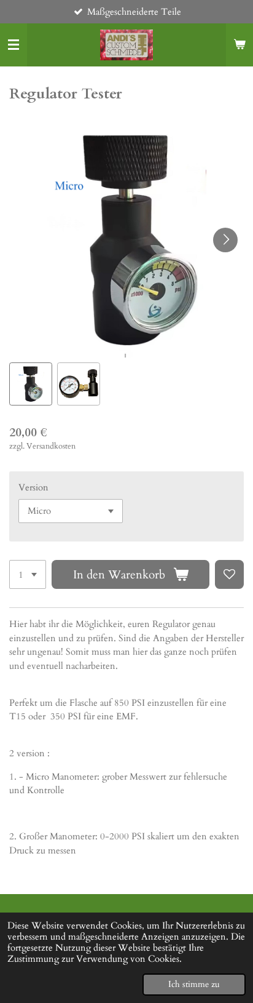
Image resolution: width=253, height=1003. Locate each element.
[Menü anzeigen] (13, 44)
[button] (30, 384)
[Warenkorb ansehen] (239, 44)
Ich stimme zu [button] (194, 984)
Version (33, 487)
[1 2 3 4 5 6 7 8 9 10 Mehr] (27, 574)
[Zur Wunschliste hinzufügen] (229, 574)
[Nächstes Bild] (225, 240)
